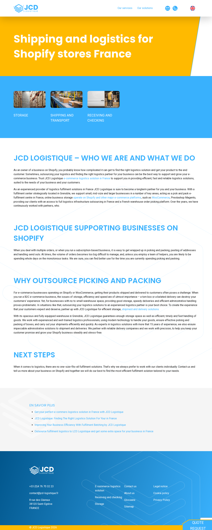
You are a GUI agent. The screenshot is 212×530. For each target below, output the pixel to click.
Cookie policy (161, 493)
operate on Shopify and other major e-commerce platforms (107, 197)
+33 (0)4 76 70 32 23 (41, 486)
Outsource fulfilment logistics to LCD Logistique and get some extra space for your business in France (94, 431)
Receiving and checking (108, 497)
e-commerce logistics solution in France (87, 178)
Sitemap (129, 506)
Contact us (130, 486)
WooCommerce (161, 197)
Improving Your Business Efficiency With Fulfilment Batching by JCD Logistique (80, 424)
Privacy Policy (161, 500)
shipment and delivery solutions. (140, 309)
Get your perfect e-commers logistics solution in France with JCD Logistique (79, 412)
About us (129, 493)
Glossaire (129, 500)
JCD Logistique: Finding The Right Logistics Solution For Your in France (76, 418)
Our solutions (145, 8)
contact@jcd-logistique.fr (43, 493)
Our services (125, 8)
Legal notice (160, 486)
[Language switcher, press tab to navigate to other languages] (194, 8)
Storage (99, 503)
